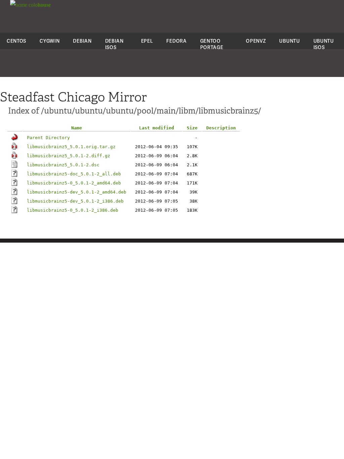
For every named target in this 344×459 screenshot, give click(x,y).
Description (221, 127)
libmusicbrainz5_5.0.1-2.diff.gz (68, 155)
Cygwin (49, 41)
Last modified (156, 127)
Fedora (176, 41)
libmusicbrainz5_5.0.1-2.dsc (63, 164)
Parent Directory (48, 137)
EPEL (147, 41)
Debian (82, 41)
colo (39, 5)
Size (192, 127)
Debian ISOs (114, 44)
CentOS (16, 41)
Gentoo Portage (211, 44)
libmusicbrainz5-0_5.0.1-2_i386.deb (72, 210)
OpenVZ (256, 41)
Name (76, 127)
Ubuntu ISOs (323, 44)
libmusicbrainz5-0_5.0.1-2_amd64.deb (74, 182)
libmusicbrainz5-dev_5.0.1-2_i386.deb (75, 201)
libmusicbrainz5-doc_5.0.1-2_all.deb (74, 173)
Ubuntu (289, 41)
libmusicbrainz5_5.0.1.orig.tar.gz (71, 146)
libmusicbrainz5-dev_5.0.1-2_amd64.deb (76, 192)
